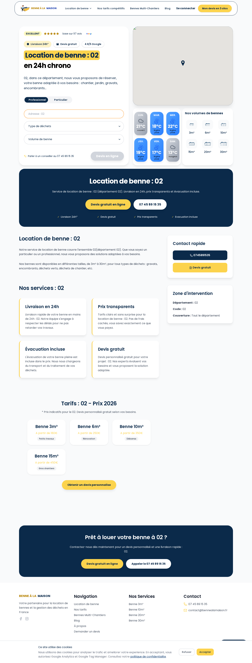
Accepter (205, 652)
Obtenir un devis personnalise (89, 485)
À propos (80, 626)
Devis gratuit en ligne (108, 204)
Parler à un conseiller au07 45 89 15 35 (51, 156)
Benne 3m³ (136, 604)
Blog (167, 8)
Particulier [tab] (60, 100)
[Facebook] (20, 618)
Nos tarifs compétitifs (111, 8)
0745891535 (201, 255)
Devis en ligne (107, 156)
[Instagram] (27, 618)
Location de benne (76, 8)
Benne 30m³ (137, 621)
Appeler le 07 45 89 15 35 (148, 564)
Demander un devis (87, 631)
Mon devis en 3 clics (215, 8)
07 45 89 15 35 (150, 204)
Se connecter (185, 8)
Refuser (186, 652)
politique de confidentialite (148, 657)
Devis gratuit (201, 267)
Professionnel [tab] (37, 100)
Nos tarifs (80, 610)
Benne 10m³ (136, 610)
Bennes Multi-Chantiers (144, 8)
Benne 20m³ (137, 615)
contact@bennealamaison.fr (207, 610)
